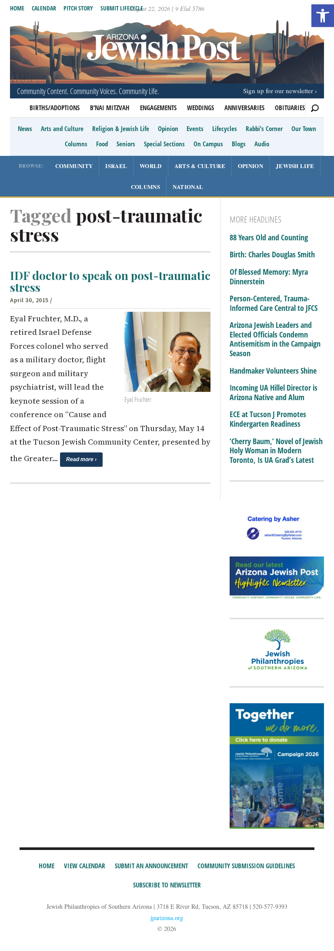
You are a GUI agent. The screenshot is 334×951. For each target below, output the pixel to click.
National (188, 186)
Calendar (44, 8)
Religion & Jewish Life (120, 128)
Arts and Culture (62, 128)
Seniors (126, 143)
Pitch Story (78, 8)
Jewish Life (295, 166)
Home (17, 8)
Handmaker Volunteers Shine (273, 371)
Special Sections (164, 143)
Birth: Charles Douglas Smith (272, 255)
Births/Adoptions (55, 107)
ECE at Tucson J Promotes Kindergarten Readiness (268, 419)
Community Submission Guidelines (246, 865)
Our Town (303, 128)
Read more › (81, 459)
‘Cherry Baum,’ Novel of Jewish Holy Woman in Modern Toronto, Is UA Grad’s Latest (276, 451)
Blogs (239, 143)
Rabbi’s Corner (264, 128)
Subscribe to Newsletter (167, 884)
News (25, 128)
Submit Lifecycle (121, 8)
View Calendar (84, 865)
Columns (76, 143)
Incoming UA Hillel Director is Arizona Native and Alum (273, 392)
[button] (322, 15)
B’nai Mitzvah (110, 107)
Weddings (200, 107)
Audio (261, 143)
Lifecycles (224, 128)
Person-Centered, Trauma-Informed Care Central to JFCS (273, 303)
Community (74, 166)
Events (195, 128)
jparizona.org (166, 918)
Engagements (158, 107)
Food (102, 143)
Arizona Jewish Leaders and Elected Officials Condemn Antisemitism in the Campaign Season (275, 339)
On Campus (208, 143)
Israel (116, 166)
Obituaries (290, 107)
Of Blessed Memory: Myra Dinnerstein (269, 276)
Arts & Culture (199, 166)
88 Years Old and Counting (269, 238)
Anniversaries (244, 107)
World (151, 166)
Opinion (168, 128)
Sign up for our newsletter (278, 90)
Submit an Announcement (151, 865)
